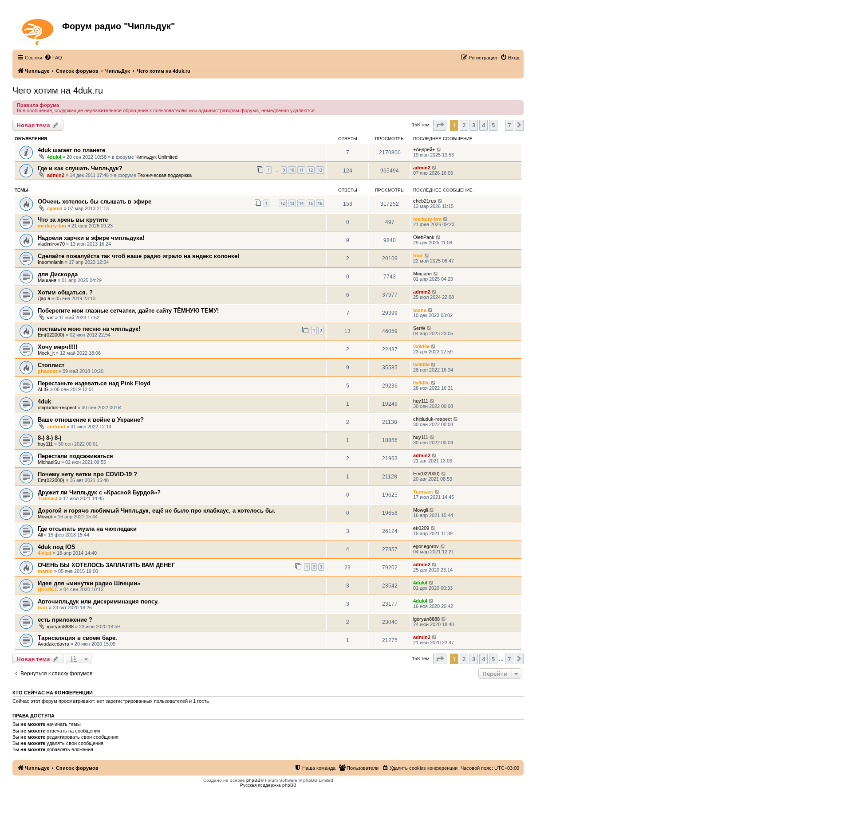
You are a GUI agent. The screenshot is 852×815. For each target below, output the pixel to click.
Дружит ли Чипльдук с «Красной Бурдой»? (99, 492)
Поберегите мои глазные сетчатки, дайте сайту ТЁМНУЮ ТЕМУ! (128, 310)
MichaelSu (49, 462)
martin (45, 571)
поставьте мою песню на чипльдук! (89, 328)
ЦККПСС (48, 589)
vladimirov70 (51, 244)
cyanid (55, 208)
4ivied (44, 553)
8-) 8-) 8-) (49, 438)
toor (418, 255)
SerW (419, 328)
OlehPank (423, 237)
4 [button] (483, 125)
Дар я (44, 298)
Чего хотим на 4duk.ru (57, 90)
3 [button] (473, 125)
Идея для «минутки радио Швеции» (89, 583)
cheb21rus (424, 201)
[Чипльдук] (38, 30)
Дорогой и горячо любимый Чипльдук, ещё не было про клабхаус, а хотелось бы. (157, 510)
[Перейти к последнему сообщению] (439, 149)
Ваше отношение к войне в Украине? (91, 419)
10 (292, 170)
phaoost (47, 371)
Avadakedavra (53, 644)
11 (301, 170)
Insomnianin (50, 262)
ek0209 (421, 528)
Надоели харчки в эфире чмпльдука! (91, 238)
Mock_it (46, 353)
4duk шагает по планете (71, 150)
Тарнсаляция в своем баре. (77, 638)
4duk (44, 401)
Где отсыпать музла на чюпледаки (87, 528)
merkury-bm (52, 225)
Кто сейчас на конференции (52, 692)
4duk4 (54, 157)
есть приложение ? (65, 619)
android (56, 426)
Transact (48, 498)
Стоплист (51, 365)
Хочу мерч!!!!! (57, 347)
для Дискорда (58, 274)
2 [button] (463, 125)
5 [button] (493, 125)
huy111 (420, 401)
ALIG (43, 389)
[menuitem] (53, 57)
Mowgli (45, 516)
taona (419, 310)
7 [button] (509, 125)
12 (310, 170)
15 (310, 203)
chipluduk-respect (57, 407)
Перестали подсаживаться (75, 456)
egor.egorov (426, 546)
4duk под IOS (56, 547)
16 (320, 203)
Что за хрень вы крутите (73, 219)
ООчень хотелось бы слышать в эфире (94, 201)
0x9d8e (421, 346)
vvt (50, 317)
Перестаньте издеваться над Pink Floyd (94, 383)
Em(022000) (51, 334)
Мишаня (47, 280)
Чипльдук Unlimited (156, 157)
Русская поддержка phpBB (268, 785)
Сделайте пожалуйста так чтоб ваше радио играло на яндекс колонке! (138, 256)
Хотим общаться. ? (65, 292)
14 (301, 203)
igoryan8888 (60, 626)
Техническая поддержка (165, 175)
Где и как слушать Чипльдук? (80, 168)
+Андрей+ (424, 149)
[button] (439, 125)
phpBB (253, 780)
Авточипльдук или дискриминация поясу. (98, 601)
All (40, 534)
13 (320, 170)
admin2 (55, 175)
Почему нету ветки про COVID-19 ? (87, 474)
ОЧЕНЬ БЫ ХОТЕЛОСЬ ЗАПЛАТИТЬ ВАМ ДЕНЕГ (106, 565)
